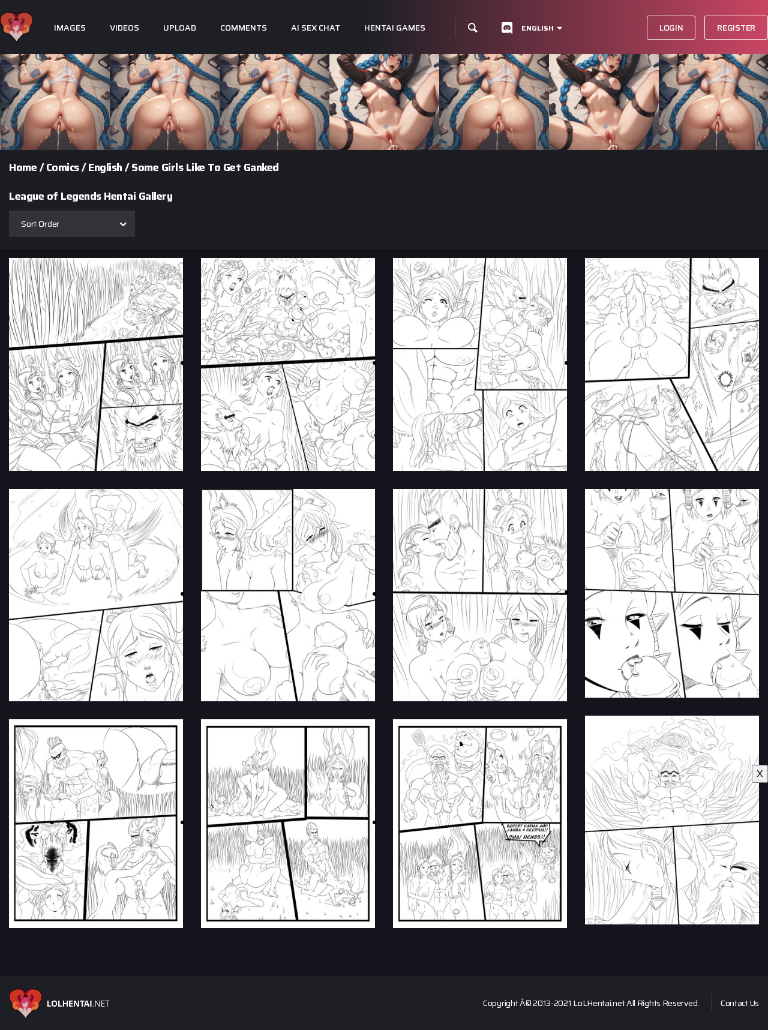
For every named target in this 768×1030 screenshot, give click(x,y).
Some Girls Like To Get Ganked (205, 167)
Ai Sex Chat (315, 28)
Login (671, 27)
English (538, 28)
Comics (62, 167)
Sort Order (40, 223)
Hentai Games (394, 28)
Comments (243, 28)
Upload (179, 28)
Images (70, 28)
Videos (124, 28)
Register (736, 27)
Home (23, 167)
